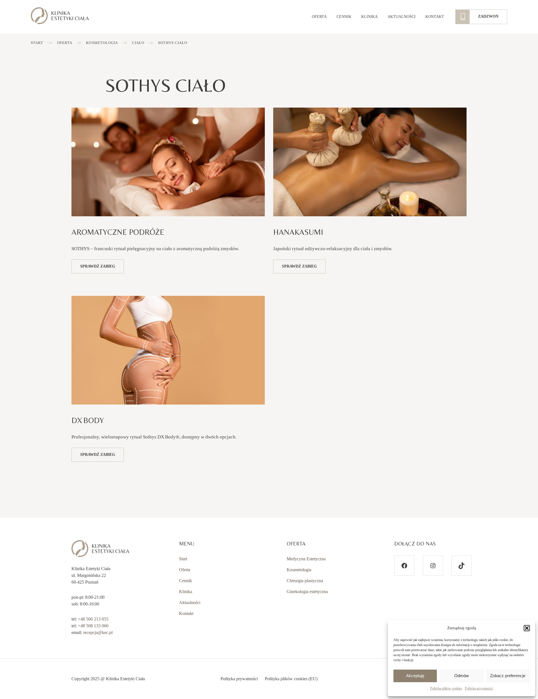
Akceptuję (415, 675)
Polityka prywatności (479, 688)
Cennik (344, 17)
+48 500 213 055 (93, 619)
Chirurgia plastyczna (305, 580)
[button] (527, 628)
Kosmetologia (102, 43)
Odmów (461, 675)
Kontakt (434, 17)
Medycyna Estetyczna (306, 558)
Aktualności (402, 17)
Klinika (369, 17)
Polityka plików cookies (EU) (291, 678)
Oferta (319, 17)
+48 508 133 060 (93, 625)
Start (37, 43)
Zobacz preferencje (507, 675)
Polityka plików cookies (446, 688)
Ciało (138, 43)
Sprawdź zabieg (97, 266)
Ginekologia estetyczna (307, 591)
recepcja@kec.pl (98, 632)
